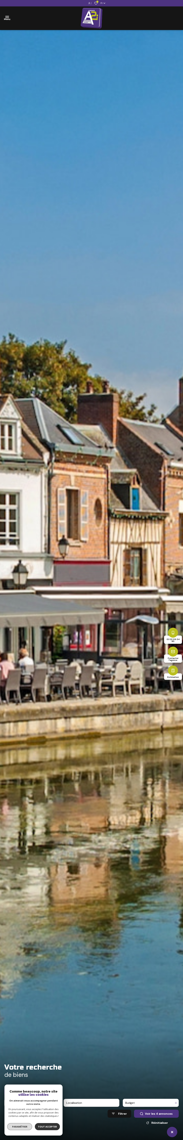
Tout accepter (47, 1126)
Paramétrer (19, 1126)
